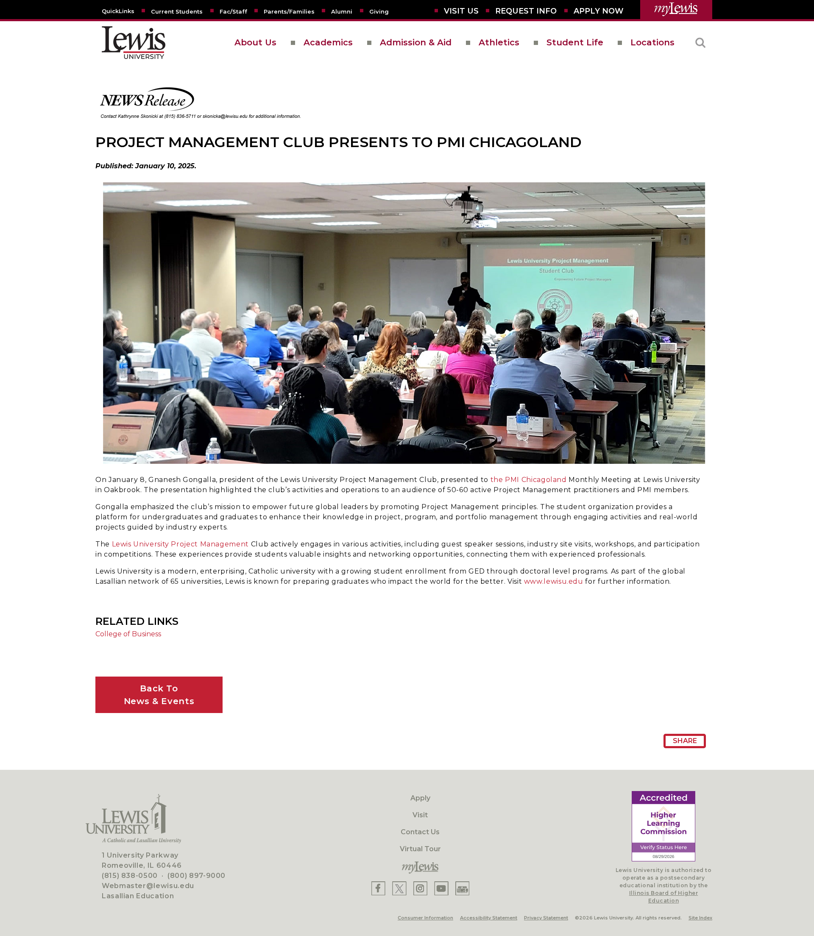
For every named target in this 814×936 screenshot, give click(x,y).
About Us (255, 42)
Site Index (700, 918)
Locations (652, 42)
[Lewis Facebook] (378, 888)
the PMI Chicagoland (529, 480)
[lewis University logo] (133, 42)
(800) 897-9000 (196, 876)
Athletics (499, 42)
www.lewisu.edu (553, 581)
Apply (420, 798)
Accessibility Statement (488, 918)
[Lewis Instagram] (420, 888)
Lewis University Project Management (180, 544)
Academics (328, 42)
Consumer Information (425, 918)
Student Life (574, 42)
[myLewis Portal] (676, 9)
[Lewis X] (399, 888)
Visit (420, 815)
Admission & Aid (416, 42)
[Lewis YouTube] (441, 888)
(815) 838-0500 (130, 876)
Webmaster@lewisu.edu (148, 886)
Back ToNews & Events (159, 694)
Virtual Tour (420, 849)
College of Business (128, 634)
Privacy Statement (546, 918)
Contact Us (420, 832)
